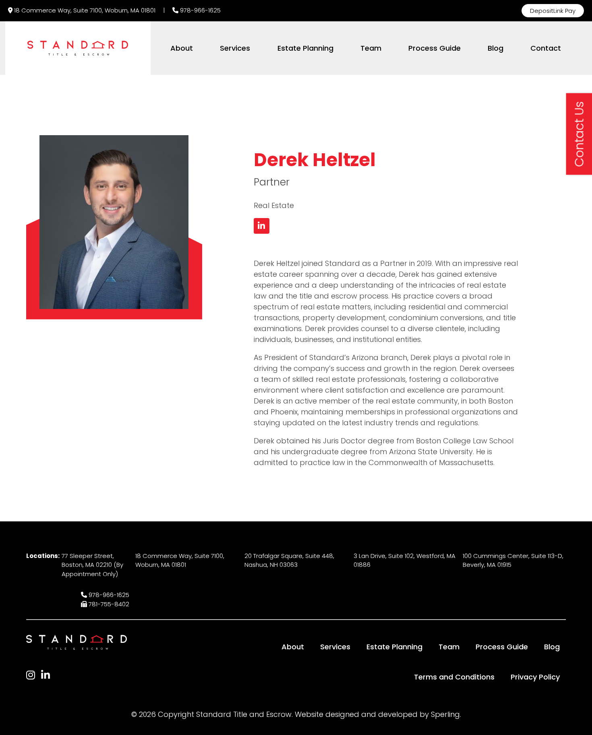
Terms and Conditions (454, 677)
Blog (495, 48)
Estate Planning (305, 48)
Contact (545, 48)
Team (370, 48)
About (181, 48)
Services (235, 48)
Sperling (445, 714)
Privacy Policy (535, 677)
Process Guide (434, 48)
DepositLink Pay (552, 10)
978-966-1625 (200, 10)
